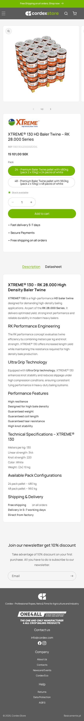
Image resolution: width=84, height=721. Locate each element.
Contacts (42, 664)
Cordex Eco (42, 675)
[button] (66, 13)
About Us (42, 659)
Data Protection (42, 697)
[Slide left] (33, 109)
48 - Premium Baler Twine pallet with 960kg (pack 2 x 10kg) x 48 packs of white (41, 182)
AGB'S (42, 702)
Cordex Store (19, 715)
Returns (42, 692)
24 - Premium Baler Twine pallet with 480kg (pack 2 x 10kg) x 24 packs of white (41, 171)
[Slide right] (50, 109)
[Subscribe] (71, 576)
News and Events (42, 670)
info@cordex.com (42, 637)
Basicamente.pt (72, 715)
